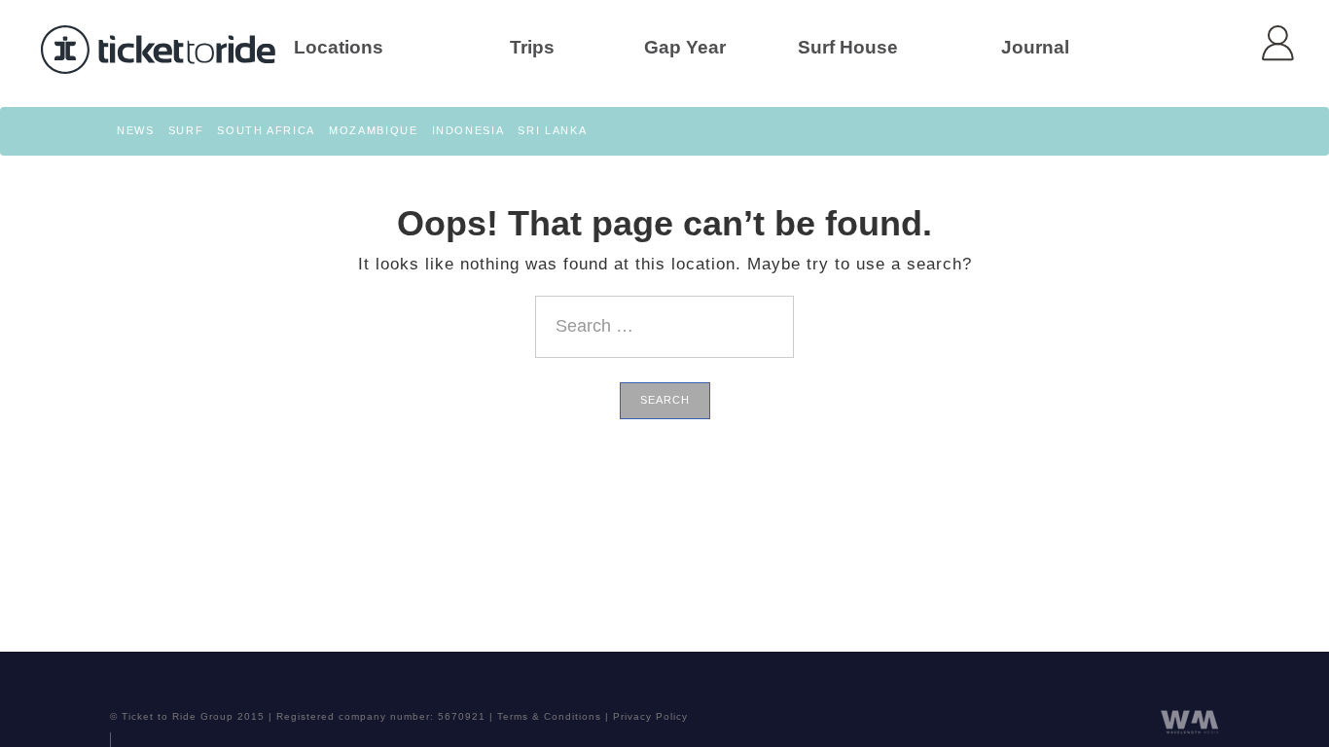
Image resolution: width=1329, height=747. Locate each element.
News (136, 130)
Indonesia (468, 130)
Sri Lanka (552, 130)
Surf (186, 130)
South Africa (266, 130)
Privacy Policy (650, 716)
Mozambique (373, 130)
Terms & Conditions (549, 716)
